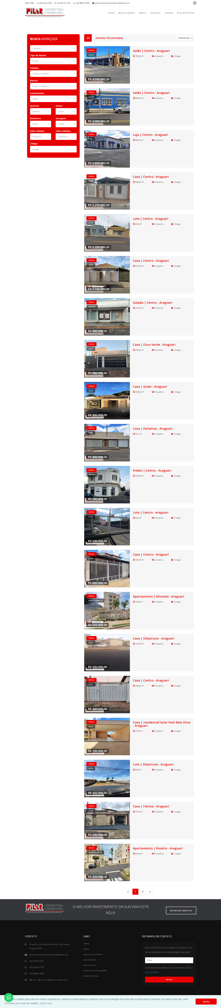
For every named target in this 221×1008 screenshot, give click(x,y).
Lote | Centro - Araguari (150, 219)
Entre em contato (181, 910)
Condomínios (37, 93)
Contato (169, 12)
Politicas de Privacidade (95, 970)
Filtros (189, 30)
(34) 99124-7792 (64, 3)
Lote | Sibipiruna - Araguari (153, 764)
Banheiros (35, 118)
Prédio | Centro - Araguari (152, 470)
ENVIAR (169, 979)
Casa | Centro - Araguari (151, 177)
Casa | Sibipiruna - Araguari (153, 638)
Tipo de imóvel (38, 55)
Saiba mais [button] (46, 1003)
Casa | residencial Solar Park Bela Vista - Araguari (161, 724)
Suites (59, 105)
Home (111, 12)
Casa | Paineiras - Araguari (152, 428)
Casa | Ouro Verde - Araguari (154, 345)
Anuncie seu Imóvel (93, 954)
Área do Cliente (185, 12)
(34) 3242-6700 (45, 3)
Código (34, 143)
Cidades (34, 68)
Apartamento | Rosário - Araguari (158, 848)
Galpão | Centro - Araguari (152, 303)
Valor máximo (63, 131)
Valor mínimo (37, 131)
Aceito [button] (206, 1001)
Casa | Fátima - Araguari (151, 806)
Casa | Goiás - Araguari (150, 387)
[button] (53, 48)
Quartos (34, 105)
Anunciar (156, 12)
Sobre (142, 12)
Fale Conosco (90, 965)
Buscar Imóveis (127, 12)
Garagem (61, 118)
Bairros (34, 80)
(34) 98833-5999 (82, 3)
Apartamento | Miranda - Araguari (158, 596)
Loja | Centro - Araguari (150, 135)
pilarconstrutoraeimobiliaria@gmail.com (112, 3)
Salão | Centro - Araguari (151, 51)
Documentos (89, 959)
